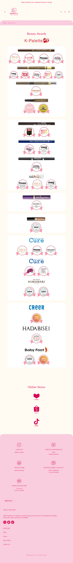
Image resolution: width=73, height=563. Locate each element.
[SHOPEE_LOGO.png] (36, 409)
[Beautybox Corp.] (13, 11)
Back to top (8, 501)
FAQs (4, 532)
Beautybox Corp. (31, 555)
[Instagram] (8, 522)
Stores (5, 536)
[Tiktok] (12, 522)
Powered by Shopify (42, 555)
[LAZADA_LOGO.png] (36, 396)
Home (4, 23)
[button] (61, 12)
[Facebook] (4, 522)
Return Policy (7, 540)
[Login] (65, 12)
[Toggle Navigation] (5, 12)
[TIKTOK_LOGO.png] (36, 422)
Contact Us (6, 544)
